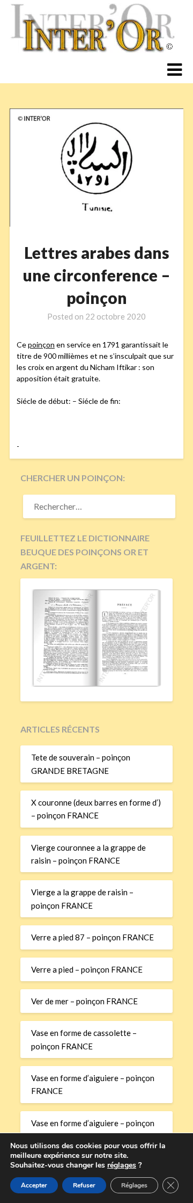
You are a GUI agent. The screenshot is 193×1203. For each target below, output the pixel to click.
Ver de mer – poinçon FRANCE (84, 1001)
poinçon (41, 344)
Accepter (34, 1185)
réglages (121, 1165)
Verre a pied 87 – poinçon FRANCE (92, 937)
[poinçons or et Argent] (96, 684)
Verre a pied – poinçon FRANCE (87, 969)
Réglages (134, 1185)
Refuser (84, 1185)
